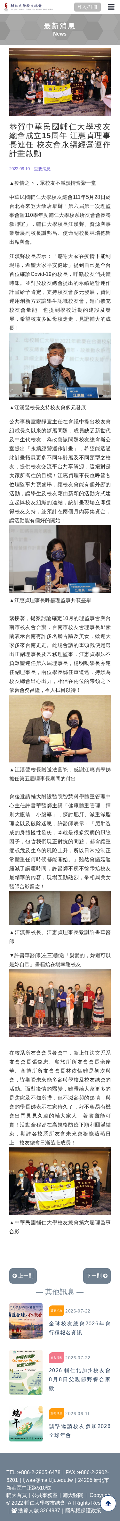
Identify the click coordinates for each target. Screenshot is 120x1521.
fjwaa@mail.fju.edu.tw (48, 1480)
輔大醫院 (73, 1495)
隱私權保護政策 (83, 1510)
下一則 (94, 1276)
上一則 (25, 1276)
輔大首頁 (16, 1495)
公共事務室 (45, 1495)
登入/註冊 (87, 7)
